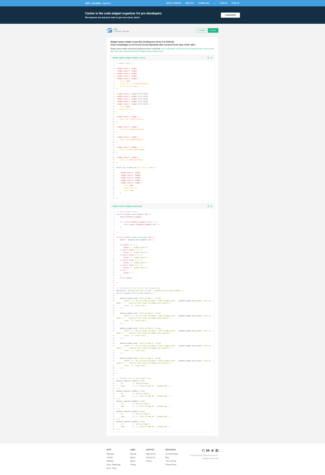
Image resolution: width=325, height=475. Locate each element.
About (132, 461)
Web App (190, 3)
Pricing (133, 464)
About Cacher (173, 3)
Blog (167, 457)
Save (213, 30)
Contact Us (150, 457)
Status (149, 461)
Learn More (230, 15)
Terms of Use (170, 461)
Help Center (151, 454)
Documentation (171, 454)
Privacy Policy (170, 464)
